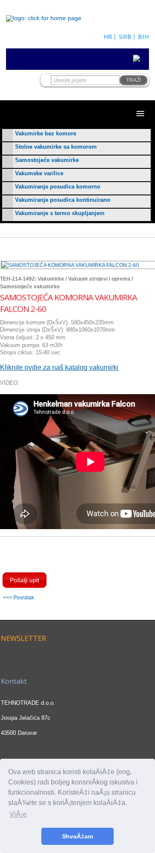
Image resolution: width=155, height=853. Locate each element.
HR (108, 37)
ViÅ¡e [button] (18, 814)
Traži (133, 80)
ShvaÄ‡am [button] (77, 836)
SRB (125, 37)
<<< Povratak (18, 597)
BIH (143, 37)
